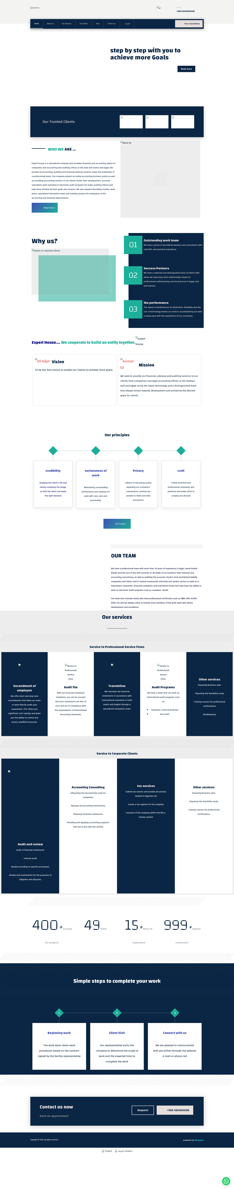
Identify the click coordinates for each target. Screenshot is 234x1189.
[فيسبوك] (167, 24)
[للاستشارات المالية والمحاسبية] (45, 10)
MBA (183, 598)
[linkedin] (172, 24)
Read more (186, 69)
